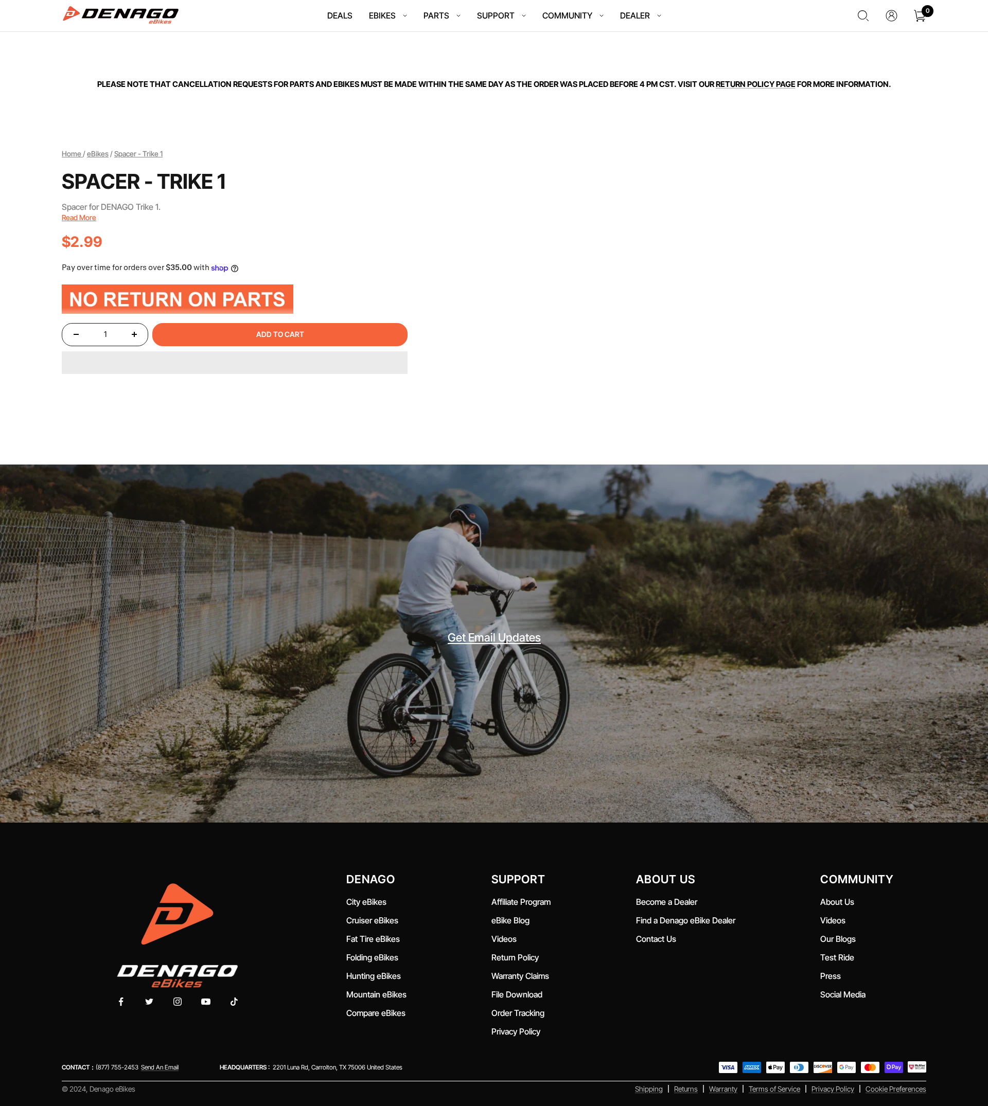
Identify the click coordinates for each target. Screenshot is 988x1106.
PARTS (436, 15)
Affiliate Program (521, 902)
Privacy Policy (515, 1031)
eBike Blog (510, 920)
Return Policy (515, 957)
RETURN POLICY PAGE (756, 84)
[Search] (863, 15)
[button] (235, 362)
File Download (518, 994)
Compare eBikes (375, 1013)
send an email (160, 1067)
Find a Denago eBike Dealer (685, 920)
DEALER (635, 15)
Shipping (649, 1088)
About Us (837, 902)
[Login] (891, 15)
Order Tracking (517, 1013)
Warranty (723, 1088)
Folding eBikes (372, 957)
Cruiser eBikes (372, 920)
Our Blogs (838, 939)
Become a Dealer (666, 902)
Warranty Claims (520, 976)
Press (830, 976)
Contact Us (656, 939)
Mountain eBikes (376, 994)
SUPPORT (496, 15)
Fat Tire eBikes (373, 939)
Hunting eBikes (373, 976)
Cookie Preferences (896, 1088)
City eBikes (366, 902)
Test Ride (837, 957)
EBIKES (382, 15)
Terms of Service (774, 1088)
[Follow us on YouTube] (206, 1002)
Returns (686, 1088)
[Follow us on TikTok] (234, 1002)
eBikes (98, 153)
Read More (79, 217)
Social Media (843, 994)
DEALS (339, 15)
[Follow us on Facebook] (121, 1002)
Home (72, 153)
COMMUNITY (567, 15)
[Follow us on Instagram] (178, 1002)
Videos (504, 939)
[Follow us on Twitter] (149, 1002)
